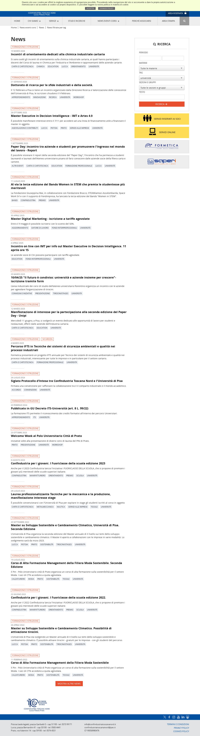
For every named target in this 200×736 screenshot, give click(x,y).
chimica (41, 66)
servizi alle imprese (79, 128)
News (41, 27)
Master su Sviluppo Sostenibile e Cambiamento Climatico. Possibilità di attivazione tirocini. (61, 630)
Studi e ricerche (76, 21)
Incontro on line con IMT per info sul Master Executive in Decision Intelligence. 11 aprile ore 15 (68, 248)
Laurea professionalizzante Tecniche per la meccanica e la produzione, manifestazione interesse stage (61, 496)
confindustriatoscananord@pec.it (100, 727)
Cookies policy (106, 8)
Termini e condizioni (178, 724)
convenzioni (30, 389)
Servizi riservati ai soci (167, 118)
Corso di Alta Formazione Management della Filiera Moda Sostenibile (60, 662)
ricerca (53, 97)
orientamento (78, 66)
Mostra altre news (69, 683)
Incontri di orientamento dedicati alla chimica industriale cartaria (58, 54)
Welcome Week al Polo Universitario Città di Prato (46, 436)
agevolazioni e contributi (25, 128)
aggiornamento (20, 227)
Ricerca (160, 104)
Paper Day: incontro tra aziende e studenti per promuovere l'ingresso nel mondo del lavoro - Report (68, 148)
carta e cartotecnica (22, 66)
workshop (78, 97)
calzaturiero (18, 579)
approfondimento (21, 97)
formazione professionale (78, 165)
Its (34, 417)
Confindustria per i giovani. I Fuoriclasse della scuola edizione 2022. (58, 597)
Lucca (65, 66)
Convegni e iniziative (22, 293)
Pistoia (54, 128)
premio (42, 200)
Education (53, 66)
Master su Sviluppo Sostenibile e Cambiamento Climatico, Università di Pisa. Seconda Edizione (65, 527)
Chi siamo (33, 21)
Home (17, 21)
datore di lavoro (40, 227)
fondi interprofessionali (64, 227)
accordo (16, 389)
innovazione (39, 97)
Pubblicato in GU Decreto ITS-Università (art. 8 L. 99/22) (49, 408)
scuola (80, 475)
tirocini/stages (60, 293)
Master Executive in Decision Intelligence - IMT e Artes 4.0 (51, 116)
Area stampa (168, 21)
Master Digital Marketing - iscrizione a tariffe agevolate (50, 219)
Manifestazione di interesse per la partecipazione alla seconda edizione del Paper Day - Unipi (69, 314)
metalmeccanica (45, 506)
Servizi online (167, 132)
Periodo (143, 52)
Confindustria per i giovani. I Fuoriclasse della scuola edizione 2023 (58, 463)
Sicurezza (47, 339)
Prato (64, 128)
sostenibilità (46, 544)
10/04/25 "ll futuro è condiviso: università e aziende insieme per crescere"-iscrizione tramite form (63, 279)
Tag (141, 72)
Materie (143, 63)
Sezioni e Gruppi (147, 82)
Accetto (90, 8)
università (94, 66)
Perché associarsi (141, 21)
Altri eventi (17, 165)
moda (31, 579)
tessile (94, 506)
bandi (15, 200)
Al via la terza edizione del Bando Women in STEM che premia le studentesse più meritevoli (68, 186)
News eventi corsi (107, 21)
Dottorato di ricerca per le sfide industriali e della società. (52, 85)
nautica (61, 506)
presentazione (42, 293)
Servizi (52, 21)
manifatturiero (37, 475)
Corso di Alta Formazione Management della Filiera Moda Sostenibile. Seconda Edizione (66, 565)
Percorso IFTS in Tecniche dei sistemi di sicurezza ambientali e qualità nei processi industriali (63, 348)
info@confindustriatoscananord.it (100, 724)
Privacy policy (181, 728)
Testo (142, 92)
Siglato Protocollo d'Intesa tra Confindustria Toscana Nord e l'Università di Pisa (67, 381)
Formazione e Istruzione (25, 47)
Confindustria (28, 200)
